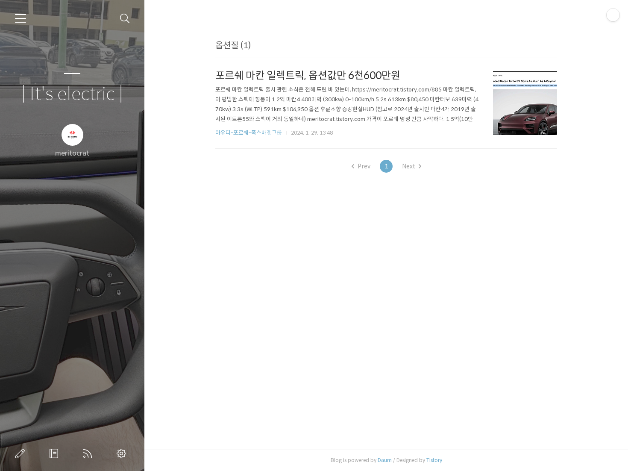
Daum (385, 460)
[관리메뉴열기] (613, 15)
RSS (89, 453)
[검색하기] (125, 19)
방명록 (55, 453)
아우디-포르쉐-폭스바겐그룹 (248, 132)
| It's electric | (72, 94)
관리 (123, 453)
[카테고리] (20, 18)
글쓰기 (22, 453)
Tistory (434, 460)
